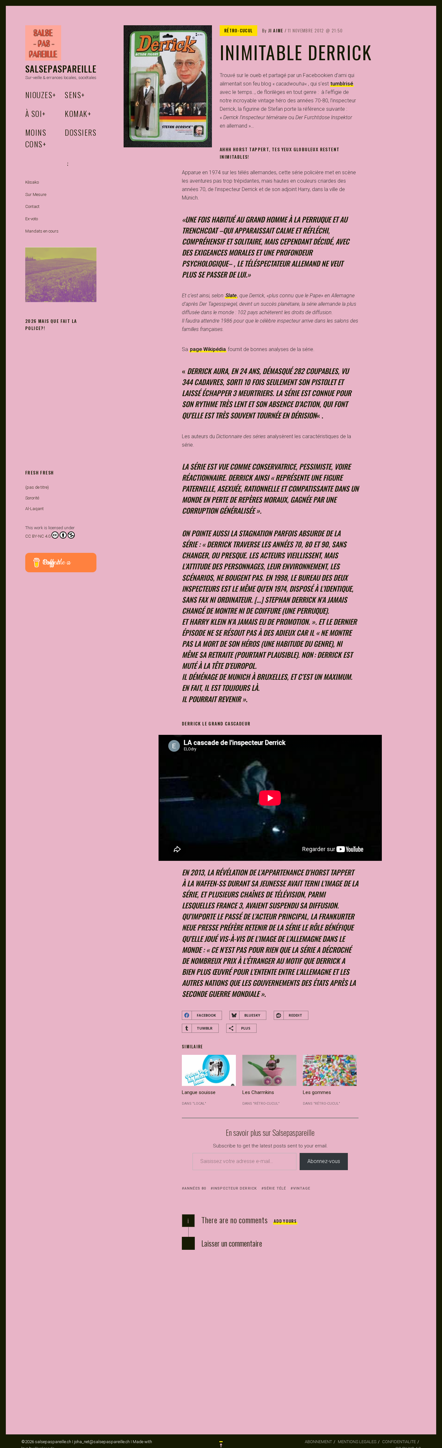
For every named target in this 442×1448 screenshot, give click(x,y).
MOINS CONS (35, 138)
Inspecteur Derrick (235, 1188)
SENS (75, 94)
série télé (275, 1188)
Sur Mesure (35, 194)
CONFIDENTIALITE (399, 1441)
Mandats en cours (42, 231)
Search (67, 164)
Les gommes (317, 1092)
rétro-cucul (238, 30)
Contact (32, 206)
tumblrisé (342, 84)
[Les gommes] (330, 1070)
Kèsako (32, 182)
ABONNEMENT (318, 1441)
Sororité (32, 498)
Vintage (301, 1188)
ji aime (275, 30)
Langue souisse (198, 1092)
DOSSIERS (80, 132)
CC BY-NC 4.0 (37, 536)
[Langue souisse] (209, 1070)
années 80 (195, 1188)
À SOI (35, 113)
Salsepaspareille (61, 68)
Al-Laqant (34, 508)
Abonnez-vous (323, 1161)
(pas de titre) (37, 487)
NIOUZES (40, 94)
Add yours (285, 1221)
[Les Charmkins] (269, 1070)
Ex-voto (31, 218)
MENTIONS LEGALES (357, 1441)
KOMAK (78, 113)
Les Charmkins (258, 1092)
